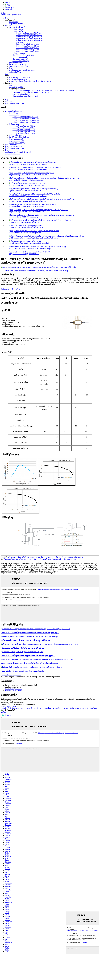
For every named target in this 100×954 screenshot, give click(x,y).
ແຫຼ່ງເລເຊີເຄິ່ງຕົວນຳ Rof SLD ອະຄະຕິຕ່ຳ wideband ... (26, 190)
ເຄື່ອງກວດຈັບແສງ (63, 708)
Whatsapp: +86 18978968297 (14, 690)
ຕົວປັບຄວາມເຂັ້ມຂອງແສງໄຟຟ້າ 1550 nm (29, 40)
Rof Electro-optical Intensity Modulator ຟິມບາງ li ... (25, 222)
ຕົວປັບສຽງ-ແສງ (17, 29)
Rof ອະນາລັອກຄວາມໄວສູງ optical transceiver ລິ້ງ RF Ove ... (27, 196)
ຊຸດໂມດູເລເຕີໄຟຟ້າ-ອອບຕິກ (17, 27)
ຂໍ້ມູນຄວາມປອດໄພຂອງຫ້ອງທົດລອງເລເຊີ (25, 96)
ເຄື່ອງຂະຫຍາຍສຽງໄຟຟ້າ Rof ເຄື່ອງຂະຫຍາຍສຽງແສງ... (22, 648)
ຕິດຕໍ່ (10, 85)
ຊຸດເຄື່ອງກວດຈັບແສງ (15, 63)
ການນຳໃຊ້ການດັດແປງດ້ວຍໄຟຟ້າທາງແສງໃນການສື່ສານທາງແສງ (30, 81)
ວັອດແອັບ (8, 715)
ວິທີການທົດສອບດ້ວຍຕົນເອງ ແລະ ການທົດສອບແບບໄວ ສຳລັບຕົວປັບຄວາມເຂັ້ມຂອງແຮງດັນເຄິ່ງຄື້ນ (43, 90)
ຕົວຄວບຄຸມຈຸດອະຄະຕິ (19, 57)
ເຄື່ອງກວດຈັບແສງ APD (38, 708)
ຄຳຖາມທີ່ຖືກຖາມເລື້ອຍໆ (16, 87)
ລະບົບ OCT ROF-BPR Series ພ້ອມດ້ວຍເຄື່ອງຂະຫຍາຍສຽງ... (28, 169)
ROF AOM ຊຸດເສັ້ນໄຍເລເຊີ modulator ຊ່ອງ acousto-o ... (26, 233)
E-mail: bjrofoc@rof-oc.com (13, 689)
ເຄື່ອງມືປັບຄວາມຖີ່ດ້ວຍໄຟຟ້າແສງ (23, 55)
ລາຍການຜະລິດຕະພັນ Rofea (21, 94)
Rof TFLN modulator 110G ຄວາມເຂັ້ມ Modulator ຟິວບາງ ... (27, 201)
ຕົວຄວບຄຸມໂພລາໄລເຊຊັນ (20, 61)
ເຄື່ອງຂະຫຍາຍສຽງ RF (20, 59)
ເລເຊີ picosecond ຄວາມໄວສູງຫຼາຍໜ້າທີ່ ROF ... (24, 254)
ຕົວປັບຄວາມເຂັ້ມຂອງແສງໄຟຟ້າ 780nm (28, 33)
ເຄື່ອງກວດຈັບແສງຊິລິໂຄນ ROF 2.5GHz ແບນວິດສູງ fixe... (27, 211)
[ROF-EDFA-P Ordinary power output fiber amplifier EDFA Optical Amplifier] (37, 659)
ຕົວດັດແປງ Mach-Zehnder (78, 708)
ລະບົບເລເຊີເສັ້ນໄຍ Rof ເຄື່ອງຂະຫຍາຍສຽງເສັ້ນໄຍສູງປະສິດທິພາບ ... (26, 640)
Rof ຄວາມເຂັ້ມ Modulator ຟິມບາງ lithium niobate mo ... (26, 180)
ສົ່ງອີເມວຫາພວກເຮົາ (7, 289)
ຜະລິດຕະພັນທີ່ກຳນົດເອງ (16, 72)
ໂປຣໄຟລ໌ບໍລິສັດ (13, 22)
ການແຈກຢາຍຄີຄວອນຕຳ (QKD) (19, 77)
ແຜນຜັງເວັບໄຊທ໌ (6, 706)
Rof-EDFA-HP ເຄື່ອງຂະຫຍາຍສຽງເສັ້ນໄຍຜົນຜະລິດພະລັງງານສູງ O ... (28, 656)
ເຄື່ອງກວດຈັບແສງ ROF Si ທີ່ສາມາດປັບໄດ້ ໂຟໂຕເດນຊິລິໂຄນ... (28, 175)
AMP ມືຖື (15, 706)
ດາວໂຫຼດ (17, 289)
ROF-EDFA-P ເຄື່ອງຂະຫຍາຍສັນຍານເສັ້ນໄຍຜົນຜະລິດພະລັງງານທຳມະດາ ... (30, 663)
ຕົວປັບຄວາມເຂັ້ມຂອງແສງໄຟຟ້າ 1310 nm (29, 38)
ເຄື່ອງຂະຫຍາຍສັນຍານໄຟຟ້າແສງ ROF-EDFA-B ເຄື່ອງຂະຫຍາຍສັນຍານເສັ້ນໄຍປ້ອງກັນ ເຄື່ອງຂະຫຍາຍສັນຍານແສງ (45, 557)
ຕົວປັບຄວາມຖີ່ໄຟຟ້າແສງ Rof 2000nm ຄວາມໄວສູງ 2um (26, 185)
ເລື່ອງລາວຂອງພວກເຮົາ (16, 24)
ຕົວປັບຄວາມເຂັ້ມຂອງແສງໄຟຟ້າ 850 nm (29, 35)
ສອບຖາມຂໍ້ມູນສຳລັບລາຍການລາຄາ (12, 703)
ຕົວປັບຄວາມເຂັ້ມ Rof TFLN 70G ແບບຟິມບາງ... (24, 217)
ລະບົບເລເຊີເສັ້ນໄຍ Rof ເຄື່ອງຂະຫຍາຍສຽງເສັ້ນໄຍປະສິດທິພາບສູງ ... (30, 248)
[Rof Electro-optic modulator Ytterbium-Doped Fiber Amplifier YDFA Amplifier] (34, 667)
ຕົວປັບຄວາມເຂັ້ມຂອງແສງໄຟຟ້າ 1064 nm (29, 37)
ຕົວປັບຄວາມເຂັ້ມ (17, 31)
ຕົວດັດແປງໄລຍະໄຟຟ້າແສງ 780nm (27, 44)
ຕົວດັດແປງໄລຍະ (17, 42)
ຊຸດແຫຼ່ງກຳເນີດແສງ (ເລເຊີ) (17, 64)
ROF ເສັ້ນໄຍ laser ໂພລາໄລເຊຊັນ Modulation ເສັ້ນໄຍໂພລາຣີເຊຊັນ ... (30, 243)
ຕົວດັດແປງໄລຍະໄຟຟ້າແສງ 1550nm (27, 51)
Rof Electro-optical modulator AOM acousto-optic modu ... (27, 227)
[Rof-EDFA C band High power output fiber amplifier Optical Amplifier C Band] (35, 629)
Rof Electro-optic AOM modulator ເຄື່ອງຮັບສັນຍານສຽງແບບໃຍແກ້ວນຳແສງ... (33, 238)
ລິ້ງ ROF (11, 68)
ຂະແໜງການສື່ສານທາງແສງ (18, 79)
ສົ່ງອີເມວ (3, 712)
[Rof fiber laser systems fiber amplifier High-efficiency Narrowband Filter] (29, 636)
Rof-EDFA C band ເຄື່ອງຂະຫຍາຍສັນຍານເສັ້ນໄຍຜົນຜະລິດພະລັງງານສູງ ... (30, 633)
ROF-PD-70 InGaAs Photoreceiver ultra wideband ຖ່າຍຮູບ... (28, 164)
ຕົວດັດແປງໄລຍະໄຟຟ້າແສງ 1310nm (27, 50)
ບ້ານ (6, 18)
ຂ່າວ (6, 74)
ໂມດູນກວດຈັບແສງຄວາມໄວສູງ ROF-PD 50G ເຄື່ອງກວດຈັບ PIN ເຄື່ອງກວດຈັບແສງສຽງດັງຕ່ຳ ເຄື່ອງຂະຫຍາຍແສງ (40, 559)
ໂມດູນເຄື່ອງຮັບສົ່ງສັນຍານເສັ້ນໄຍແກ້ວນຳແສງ (15, 708)
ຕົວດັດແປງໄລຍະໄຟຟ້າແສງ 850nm (27, 46)
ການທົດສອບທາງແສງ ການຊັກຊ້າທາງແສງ (22, 70)
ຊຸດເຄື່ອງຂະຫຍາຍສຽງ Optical (18, 66)
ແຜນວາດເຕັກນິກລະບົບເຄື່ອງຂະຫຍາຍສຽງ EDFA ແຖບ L (30, 92)
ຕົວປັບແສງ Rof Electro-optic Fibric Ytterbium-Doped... (22, 671)
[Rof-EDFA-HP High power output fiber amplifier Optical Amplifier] (22, 652)
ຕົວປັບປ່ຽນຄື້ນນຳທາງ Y (20, 53)
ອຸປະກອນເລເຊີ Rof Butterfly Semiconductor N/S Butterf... (27, 206)
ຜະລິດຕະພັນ (9, 25)
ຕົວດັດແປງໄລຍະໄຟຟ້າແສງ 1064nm (27, 48)
